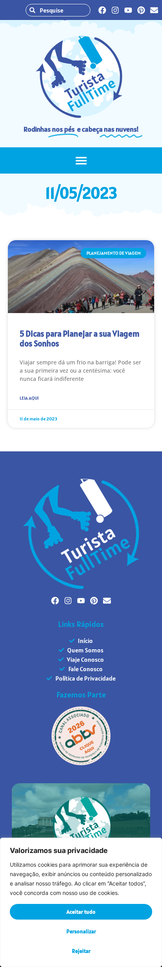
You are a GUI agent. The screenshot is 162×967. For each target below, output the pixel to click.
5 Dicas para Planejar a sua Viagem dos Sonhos (80, 338)
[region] (81, 902)
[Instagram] (115, 10)
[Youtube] (128, 10)
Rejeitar (81, 950)
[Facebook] (102, 10)
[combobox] (58, 10)
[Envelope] (154, 10)
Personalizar (81, 931)
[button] (81, 160)
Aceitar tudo (81, 911)
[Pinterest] (141, 10)
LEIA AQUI (29, 398)
